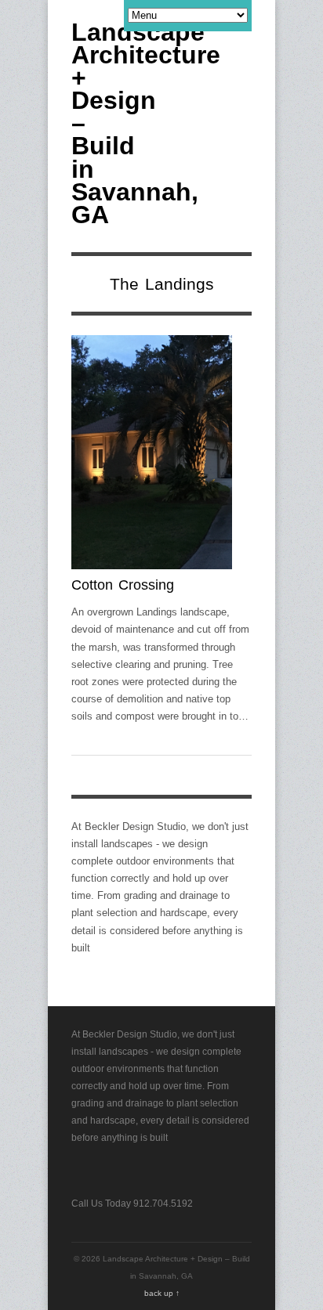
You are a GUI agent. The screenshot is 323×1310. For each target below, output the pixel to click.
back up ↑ (162, 1293)
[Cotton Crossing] (151, 455)
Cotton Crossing (122, 585)
